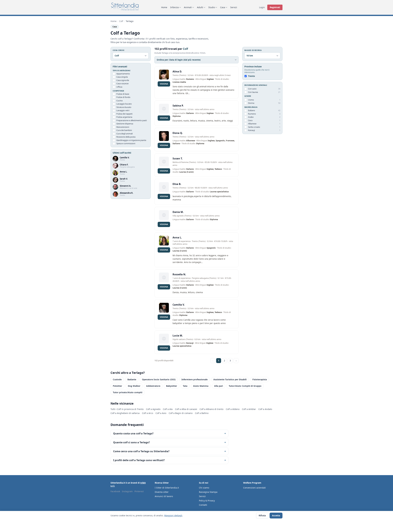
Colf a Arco (147, 413)
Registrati (275, 7)
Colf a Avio (161, 413)
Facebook (115, 491)
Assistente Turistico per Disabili (230, 379)
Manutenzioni (122, 127)
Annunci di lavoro (164, 496)
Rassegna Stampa (208, 491)
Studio (211, 7)
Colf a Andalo (265, 409)
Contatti (203, 504)
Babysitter (171, 385)
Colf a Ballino (201, 413)
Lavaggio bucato (124, 104)
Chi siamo (204, 487)
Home (164, 7)
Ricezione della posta (125, 137)
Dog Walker (134, 385)
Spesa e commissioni (125, 143)
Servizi (233, 7)
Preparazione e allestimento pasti (131, 120)
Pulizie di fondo (123, 97)
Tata (185, 385)
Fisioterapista (259, 379)
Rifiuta (262, 515)
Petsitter (117, 385)
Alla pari (218, 385)
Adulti (200, 7)
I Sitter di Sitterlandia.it (167, 487)
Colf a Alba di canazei (186, 409)
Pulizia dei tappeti (124, 113)
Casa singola (122, 77)
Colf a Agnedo (153, 409)
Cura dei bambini (124, 130)
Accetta (276, 515)
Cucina (119, 100)
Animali (188, 7)
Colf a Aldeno (232, 409)
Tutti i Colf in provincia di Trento (127, 409)
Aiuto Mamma (200, 385)
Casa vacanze (122, 83)
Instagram (127, 491)
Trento (251, 76)
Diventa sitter (162, 491)
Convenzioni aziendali (254, 487)
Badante (131, 379)
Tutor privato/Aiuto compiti (127, 392)
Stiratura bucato (123, 107)
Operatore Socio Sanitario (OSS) (159, 379)
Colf (121, 21)
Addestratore (153, 385)
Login (262, 7)
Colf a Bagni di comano (181, 413)
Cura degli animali (124, 133)
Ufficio (119, 86)
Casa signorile (122, 80)
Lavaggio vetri (122, 110)
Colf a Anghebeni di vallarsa (125, 413)
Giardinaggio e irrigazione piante (131, 140)
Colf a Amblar (249, 409)
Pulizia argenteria (124, 117)
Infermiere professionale (194, 379)
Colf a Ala (168, 409)
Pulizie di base (122, 94)
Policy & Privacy (207, 500)
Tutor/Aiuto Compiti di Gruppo (245, 385)
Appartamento (123, 73)
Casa (222, 7)
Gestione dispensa (124, 123)
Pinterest (139, 491)
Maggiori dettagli (173, 515)
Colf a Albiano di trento (211, 409)
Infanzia (174, 7)
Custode (117, 379)
